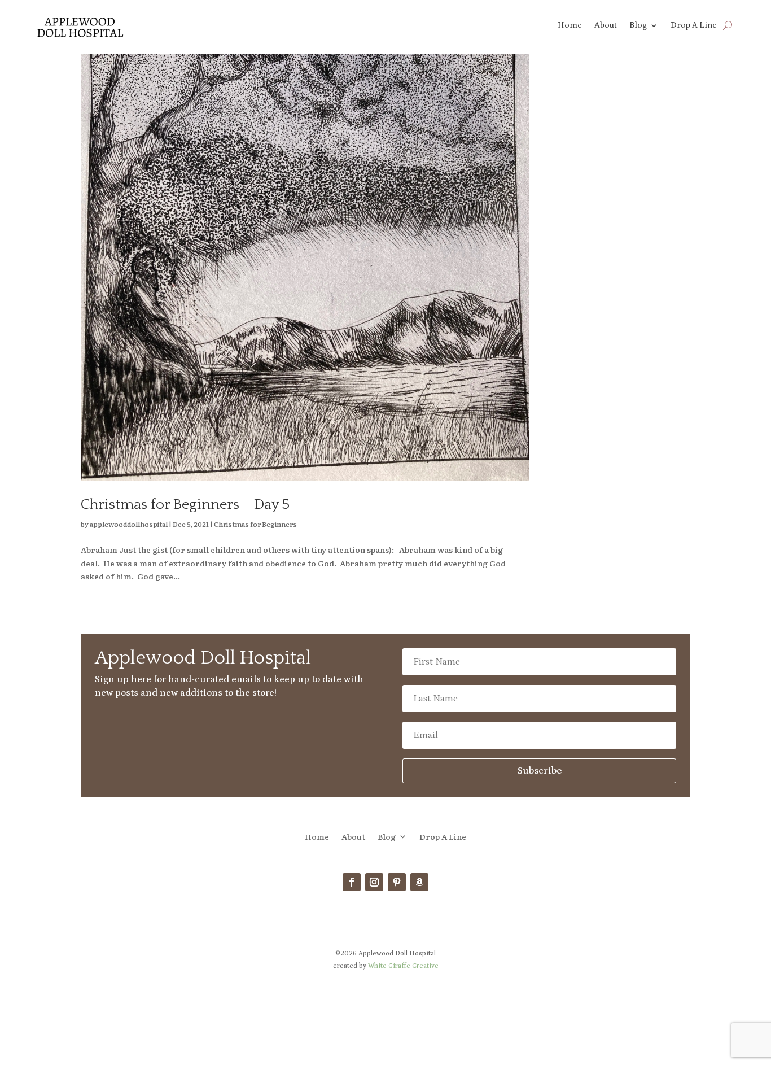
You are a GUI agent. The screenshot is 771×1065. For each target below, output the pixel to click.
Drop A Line (694, 25)
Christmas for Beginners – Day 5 (185, 504)
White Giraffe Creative (403, 966)
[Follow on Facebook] (352, 882)
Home (570, 25)
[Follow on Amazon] (419, 882)
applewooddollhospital (129, 524)
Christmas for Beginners (255, 524)
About (605, 25)
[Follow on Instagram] (374, 882)
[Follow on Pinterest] (397, 882)
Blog (638, 25)
